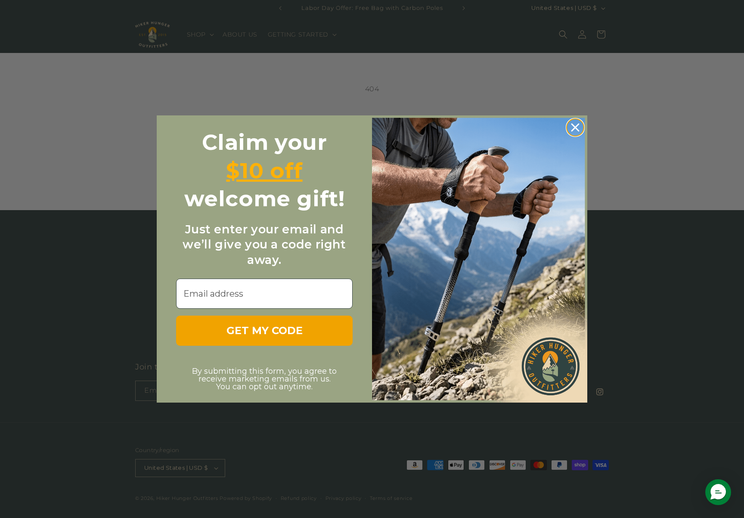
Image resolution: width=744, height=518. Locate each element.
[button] (718, 492)
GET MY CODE (264, 330)
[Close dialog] (575, 127)
